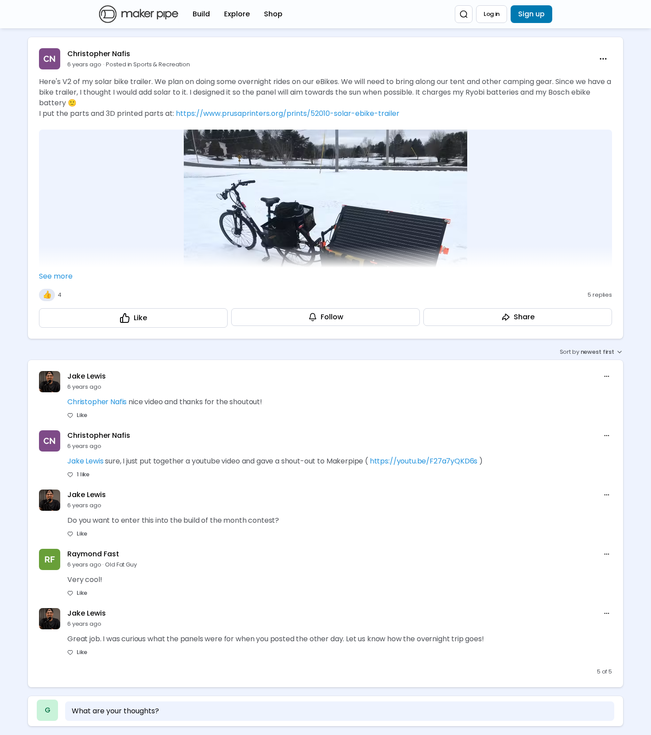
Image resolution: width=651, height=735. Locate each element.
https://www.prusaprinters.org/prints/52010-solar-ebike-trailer (287, 113)
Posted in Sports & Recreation (148, 64)
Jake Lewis (86, 376)
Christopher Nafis (98, 54)
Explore (237, 14)
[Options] (603, 59)
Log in (492, 14)
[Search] (464, 14)
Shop (273, 14)
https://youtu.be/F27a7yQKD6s (424, 461)
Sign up (531, 14)
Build (201, 14)
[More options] (606, 376)
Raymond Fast (93, 554)
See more (56, 276)
